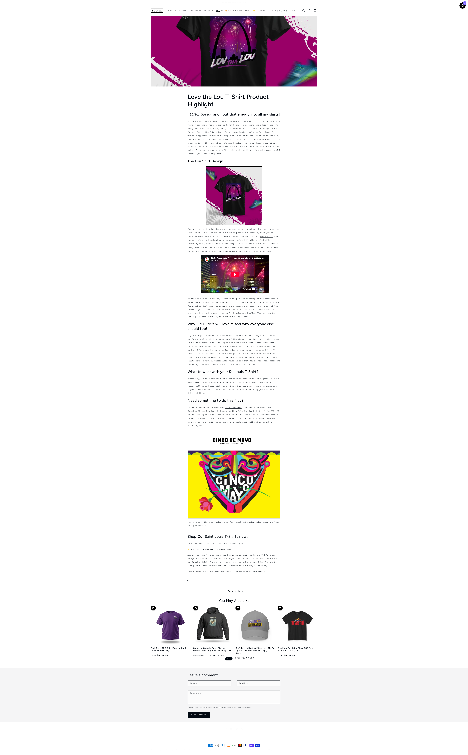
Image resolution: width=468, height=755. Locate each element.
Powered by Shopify (186, 750)
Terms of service (258, 750)
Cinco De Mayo (233, 407)
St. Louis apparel (237, 555)
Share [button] (192, 580)
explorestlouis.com (257, 522)
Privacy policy (204, 750)
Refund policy (220, 750)
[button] (202, 10)
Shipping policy (275, 750)
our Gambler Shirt (198, 562)
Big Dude (204, 324)
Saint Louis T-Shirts (221, 536)
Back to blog (236, 591)
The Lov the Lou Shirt (213, 549)
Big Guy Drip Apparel (167, 750)
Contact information (239, 750)
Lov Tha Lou (266, 236)
